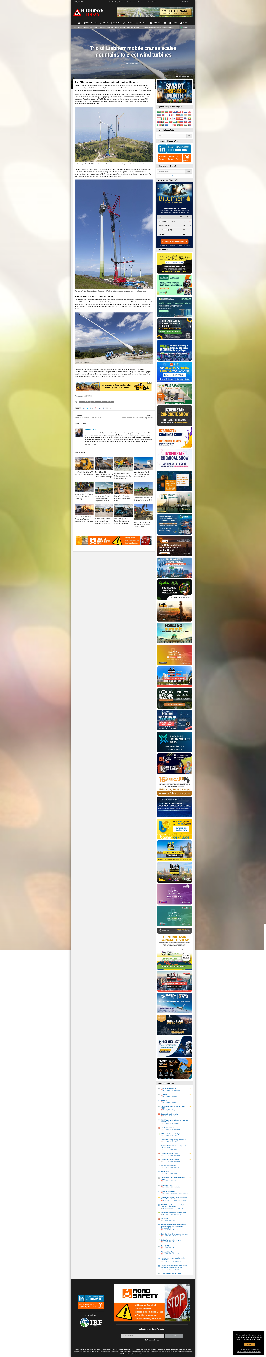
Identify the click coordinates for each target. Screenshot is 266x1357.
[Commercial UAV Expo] (174, 263)
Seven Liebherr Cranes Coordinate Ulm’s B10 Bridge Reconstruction (102, 498)
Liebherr (87, 402)
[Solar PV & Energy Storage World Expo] (174, 372)
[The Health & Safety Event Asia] (174, 763)
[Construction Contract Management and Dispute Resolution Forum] (174, 502)
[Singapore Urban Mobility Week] (174, 742)
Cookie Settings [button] (244, 1349)
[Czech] (178, 112)
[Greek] (182, 115)
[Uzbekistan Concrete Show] (174, 415)
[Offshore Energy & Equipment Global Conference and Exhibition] (174, 807)
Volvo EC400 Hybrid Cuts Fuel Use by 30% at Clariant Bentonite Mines (143, 524)
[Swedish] (167, 125)
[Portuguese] (171, 121)
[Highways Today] (88, 12)
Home (79, 22)
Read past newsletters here (174, 175)
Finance (174, 23)
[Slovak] (186, 121)
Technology (143, 23)
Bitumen (185, 23)
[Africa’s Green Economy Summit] (174, 959)
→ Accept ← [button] (249, 1344)
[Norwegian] (159, 121)
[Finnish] (167, 115)
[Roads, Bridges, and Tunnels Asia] (174, 698)
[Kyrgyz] (178, 118)
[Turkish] (174, 125)
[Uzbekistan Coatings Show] (174, 437)
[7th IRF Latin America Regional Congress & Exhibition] (174, 328)
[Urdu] (178, 125)
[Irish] (163, 118)
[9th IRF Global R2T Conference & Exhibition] (174, 720)
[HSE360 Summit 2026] (174, 633)
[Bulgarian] (167, 112)
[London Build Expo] (174, 850)
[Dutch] (186, 112)
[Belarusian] (163, 112)
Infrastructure (91, 23)
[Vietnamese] (182, 125)
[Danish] (182, 112)
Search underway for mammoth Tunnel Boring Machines (137, 417)
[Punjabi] (174, 121)
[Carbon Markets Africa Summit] (174, 589)
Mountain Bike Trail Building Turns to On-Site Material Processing (84, 496)
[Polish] (167, 121)
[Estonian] (159, 115)
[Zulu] (189, 125)
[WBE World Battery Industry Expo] (174, 350)
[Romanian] (178, 121)
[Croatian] (174, 112)
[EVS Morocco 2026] (174, 655)
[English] (189, 112)
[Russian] (182, 121)
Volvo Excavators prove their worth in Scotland (88, 417)
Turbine (103, 402)
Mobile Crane (95, 402)
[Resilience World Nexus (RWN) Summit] (174, 546)
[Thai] (171, 125)
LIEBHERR (189, 76)
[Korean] (174, 118)
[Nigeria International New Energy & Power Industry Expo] (174, 394)
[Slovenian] (189, 121)
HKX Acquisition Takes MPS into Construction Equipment (84, 473)
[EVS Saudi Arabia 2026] (174, 916)
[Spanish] (159, 125)
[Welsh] (186, 125)
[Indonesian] (159, 118)
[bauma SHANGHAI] (174, 829)
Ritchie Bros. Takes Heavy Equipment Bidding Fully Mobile (122, 498)
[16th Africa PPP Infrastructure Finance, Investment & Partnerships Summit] (174, 785)
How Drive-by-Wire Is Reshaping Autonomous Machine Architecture (122, 521)
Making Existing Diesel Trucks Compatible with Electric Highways (141, 474)
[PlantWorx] (174, 1068)
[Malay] (186, 118)
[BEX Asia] (174, 285)
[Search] (189, 136)
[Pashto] (163, 121)
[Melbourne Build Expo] (174, 872)
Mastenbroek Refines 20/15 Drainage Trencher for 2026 (143, 499)
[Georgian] (174, 115)
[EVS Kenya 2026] (174, 894)
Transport (157, 23)
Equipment (129, 23)
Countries (116, 23)
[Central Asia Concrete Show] (174, 938)
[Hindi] (186, 115)
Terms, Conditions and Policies (135, 1354)
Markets (105, 23)
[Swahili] (163, 125)
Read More (255, 1349)
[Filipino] (163, 115)
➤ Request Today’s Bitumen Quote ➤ (174, 241)
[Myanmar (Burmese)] (189, 118)
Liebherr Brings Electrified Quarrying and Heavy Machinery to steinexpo (103, 521)
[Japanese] (171, 118)
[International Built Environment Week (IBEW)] (174, 307)
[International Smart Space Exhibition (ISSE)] (174, 481)
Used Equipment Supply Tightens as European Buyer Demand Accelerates (84, 519)
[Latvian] (182, 118)
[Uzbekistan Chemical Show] (174, 459)
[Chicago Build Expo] (174, 676)
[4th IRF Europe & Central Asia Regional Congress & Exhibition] (174, 524)
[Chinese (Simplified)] (171, 112)
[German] (178, 115)
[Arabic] (159, 112)
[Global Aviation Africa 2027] (174, 1003)
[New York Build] (174, 981)
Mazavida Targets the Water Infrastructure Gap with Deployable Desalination (173, 27)
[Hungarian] (189, 115)
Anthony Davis (90, 430)
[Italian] (167, 118)
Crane (81, 402)
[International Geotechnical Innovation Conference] (174, 611)
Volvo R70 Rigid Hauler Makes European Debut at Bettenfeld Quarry (129, 27)
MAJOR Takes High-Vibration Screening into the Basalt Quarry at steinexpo (86, 27)
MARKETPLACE (188, 27)
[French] (171, 115)
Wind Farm (110, 402)
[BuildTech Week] (174, 1025)
